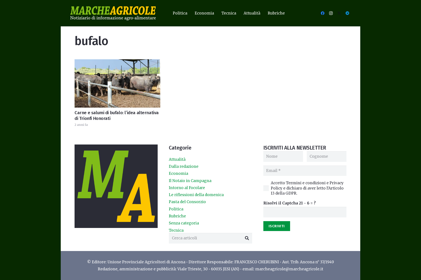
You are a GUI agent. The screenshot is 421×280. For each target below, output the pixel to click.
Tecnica (176, 230)
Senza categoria (184, 223)
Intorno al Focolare (187, 187)
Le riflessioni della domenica (196, 194)
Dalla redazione (183, 166)
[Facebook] (322, 13)
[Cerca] (247, 238)
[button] (190, 13)
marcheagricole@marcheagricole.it (289, 269)
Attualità (177, 159)
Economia (178, 173)
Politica (176, 209)
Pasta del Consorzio (187, 201)
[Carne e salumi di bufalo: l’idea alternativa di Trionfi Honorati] (117, 83)
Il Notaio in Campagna (190, 180)
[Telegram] (347, 13)
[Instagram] (331, 13)
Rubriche (177, 216)
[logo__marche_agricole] (113, 13)
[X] (339, 13)
